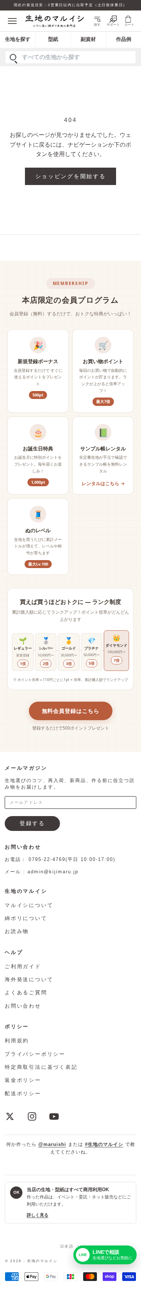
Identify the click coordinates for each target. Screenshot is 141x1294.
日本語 (67, 1246)
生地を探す (17, 39)
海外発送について (29, 979)
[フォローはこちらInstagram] (32, 1116)
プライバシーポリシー (35, 1054)
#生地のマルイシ (104, 1144)
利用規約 (17, 1040)
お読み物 (17, 931)
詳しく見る (37, 1215)
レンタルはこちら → (103, 483)
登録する (32, 823)
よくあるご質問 (26, 992)
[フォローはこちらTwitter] (10, 1116)
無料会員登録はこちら (70, 710)
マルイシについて (29, 905)
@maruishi (52, 1144)
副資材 (88, 39)
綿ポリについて (26, 918)
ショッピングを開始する (70, 176)
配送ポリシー (23, 1093)
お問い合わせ (23, 1006)
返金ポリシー (23, 1080)
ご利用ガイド (23, 966)
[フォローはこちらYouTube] (54, 1116)
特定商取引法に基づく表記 (41, 1067)
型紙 (53, 39)
